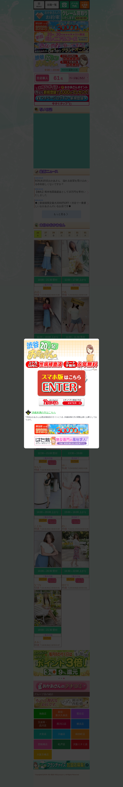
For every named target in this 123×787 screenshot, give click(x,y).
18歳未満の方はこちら (44, 412)
